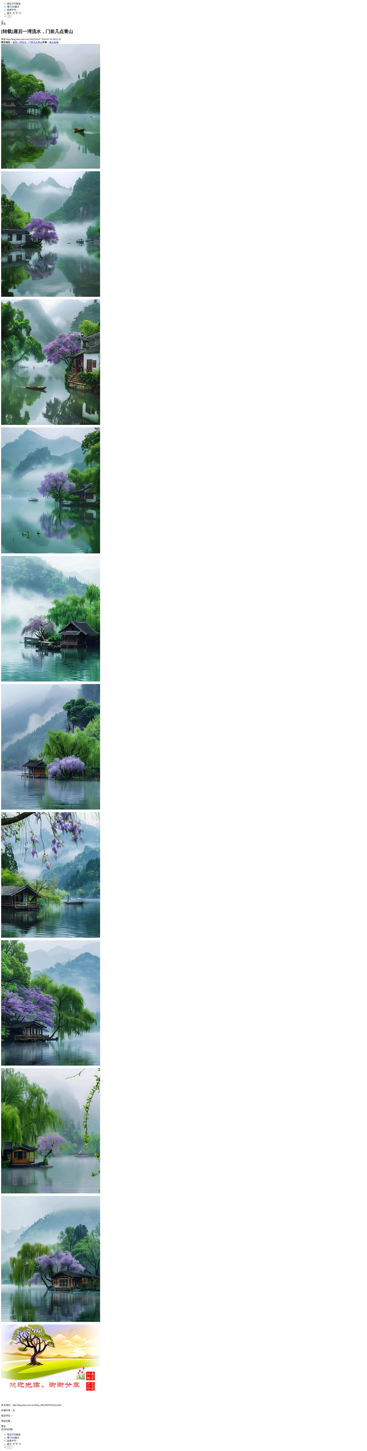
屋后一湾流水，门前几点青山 (27, 42)
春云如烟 (53, 42)
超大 (9, 13)
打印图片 (14, 7)
